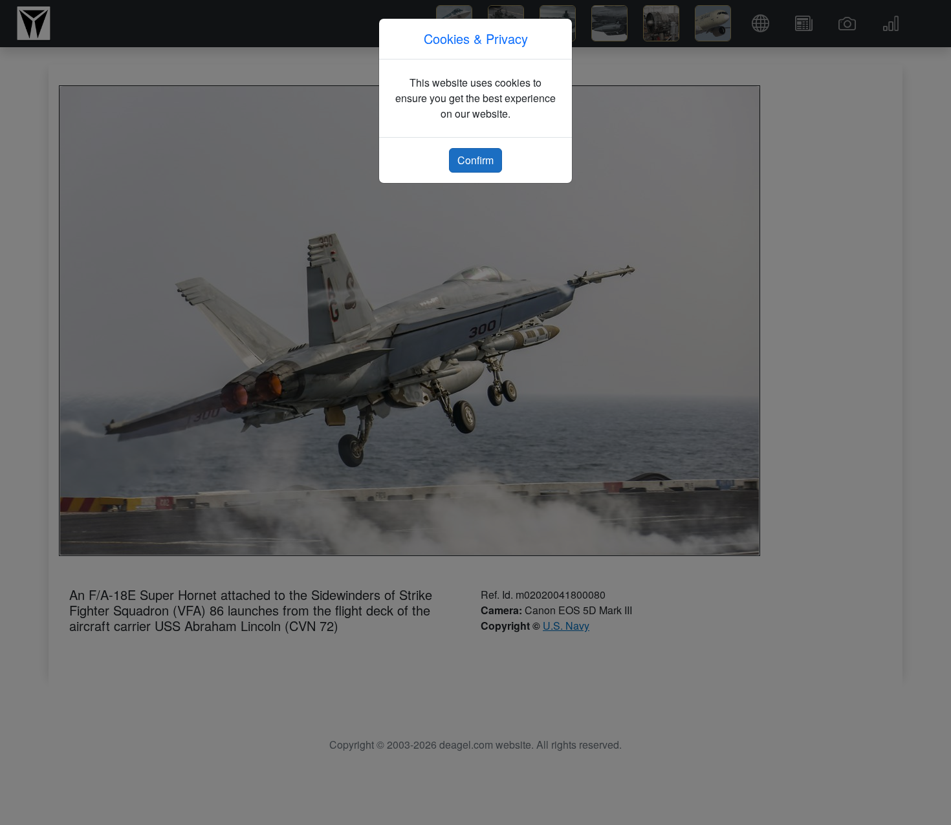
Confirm (475, 160)
